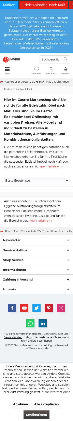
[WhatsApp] (30, 323)
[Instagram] (61, 308)
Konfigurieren (36, 415)
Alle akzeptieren (46, 404)
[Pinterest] (49, 308)
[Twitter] (36, 308)
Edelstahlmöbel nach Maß (44, 5)
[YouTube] (24, 308)
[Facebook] (12, 308)
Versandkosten (13, 337)
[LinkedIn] (43, 323)
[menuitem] (65, 71)
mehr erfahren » (51, 166)
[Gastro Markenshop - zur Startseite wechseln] (18, 59)
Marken (9, 5)
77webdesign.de (38, 348)
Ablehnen (20, 404)
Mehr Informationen (56, 392)
